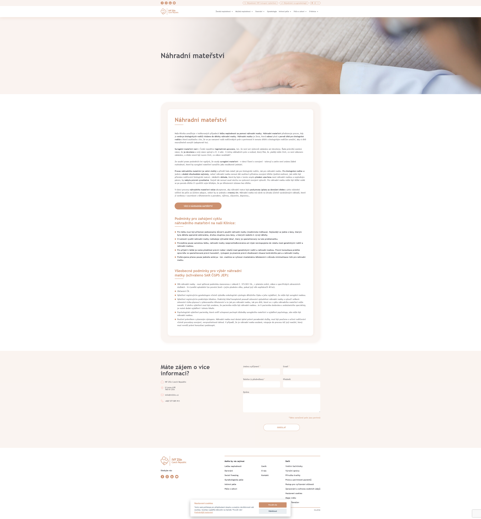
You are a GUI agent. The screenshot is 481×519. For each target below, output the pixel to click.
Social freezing (231, 475)
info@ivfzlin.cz (172, 395)
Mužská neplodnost (243, 11)
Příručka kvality (292, 475)
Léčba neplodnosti (233, 466)
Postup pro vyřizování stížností (299, 484)
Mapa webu (290, 497)
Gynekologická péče (234, 479)
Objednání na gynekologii (295, 3)
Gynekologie (272, 11)
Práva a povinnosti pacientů (298, 479)
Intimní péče (284, 11)
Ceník (264, 466)
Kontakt (265, 475)
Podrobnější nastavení (203, 512)
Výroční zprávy (292, 470)
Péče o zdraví (299, 11)
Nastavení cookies (293, 493)
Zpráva (246, 392)
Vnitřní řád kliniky (294, 466)
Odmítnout (273, 511)
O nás (263, 470)
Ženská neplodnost (223, 11)
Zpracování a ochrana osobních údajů (302, 488)
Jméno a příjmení (251, 366)
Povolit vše (272, 505)
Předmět (287, 379)
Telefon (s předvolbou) (254, 379)
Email (286, 366)
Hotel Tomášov (292, 502)
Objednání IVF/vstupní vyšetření (261, 3)
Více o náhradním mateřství (198, 206)
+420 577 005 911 (172, 401)
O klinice (312, 11)
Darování (258, 11)
